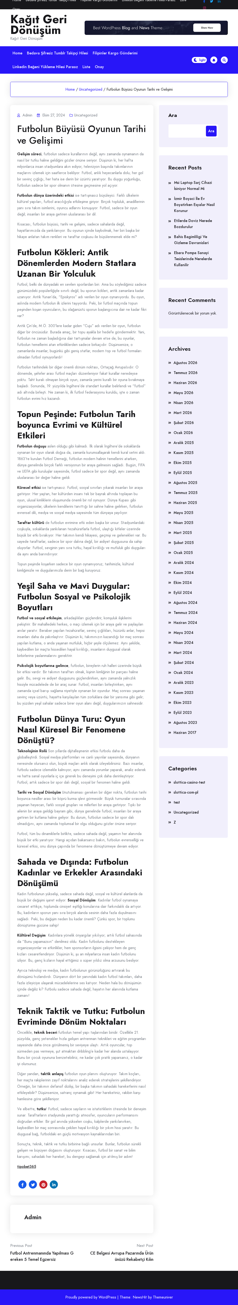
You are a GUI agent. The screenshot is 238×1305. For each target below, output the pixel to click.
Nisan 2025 (183, 522)
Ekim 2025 (183, 462)
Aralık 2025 (184, 442)
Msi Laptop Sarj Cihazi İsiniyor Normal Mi (193, 185)
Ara (172, 114)
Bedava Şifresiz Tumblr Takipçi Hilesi (57, 53)
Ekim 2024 (183, 582)
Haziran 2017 (185, 732)
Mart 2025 (183, 532)
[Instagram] (204, 8)
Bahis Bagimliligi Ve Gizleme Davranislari (191, 239)
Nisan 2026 (183, 402)
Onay (16, 9)
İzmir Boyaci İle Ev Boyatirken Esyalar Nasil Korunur (194, 204)
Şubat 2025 (184, 542)
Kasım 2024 (184, 572)
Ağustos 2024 (185, 602)
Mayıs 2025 (183, 512)
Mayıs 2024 (183, 632)
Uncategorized (90, 89)
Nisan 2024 (183, 642)
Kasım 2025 (183, 452)
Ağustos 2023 (185, 722)
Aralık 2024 (184, 562)
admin (33, 1217)
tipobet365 (26, 1166)
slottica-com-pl (186, 792)
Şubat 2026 (184, 422)
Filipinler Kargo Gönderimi (115, 53)
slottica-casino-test (189, 782)
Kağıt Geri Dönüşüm (38, 24)
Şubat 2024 (184, 662)
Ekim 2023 (183, 702)
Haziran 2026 (185, 382)
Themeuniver (163, 1297)
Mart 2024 (183, 652)
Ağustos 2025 (185, 482)
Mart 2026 (183, 412)
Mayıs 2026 (183, 392)
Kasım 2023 (183, 692)
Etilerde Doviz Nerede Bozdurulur (193, 223)
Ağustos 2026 (185, 362)
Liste (86, 67)
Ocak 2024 (183, 672)
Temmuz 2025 (185, 492)
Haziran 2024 (185, 622)
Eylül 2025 (183, 472)
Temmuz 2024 (186, 612)
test (177, 802)
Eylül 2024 (183, 592)
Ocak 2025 (183, 552)
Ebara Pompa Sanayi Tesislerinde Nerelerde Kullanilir (193, 259)
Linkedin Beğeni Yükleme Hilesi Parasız (45, 67)
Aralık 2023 (184, 682)
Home (17, 53)
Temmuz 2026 (186, 372)
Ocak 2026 (183, 432)
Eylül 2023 (183, 712)
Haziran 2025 (185, 502)
